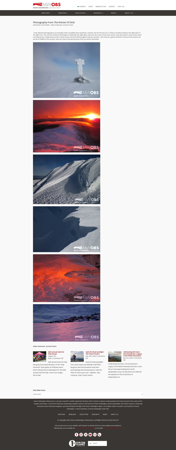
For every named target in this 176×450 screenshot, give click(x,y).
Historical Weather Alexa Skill (84, 428)
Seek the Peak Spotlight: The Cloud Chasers (95, 353)
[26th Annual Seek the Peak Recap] (39, 356)
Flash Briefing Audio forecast (112, 428)
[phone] (99, 434)
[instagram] (81, 434)
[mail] (95, 434)
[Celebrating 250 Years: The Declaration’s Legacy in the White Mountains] (114, 356)
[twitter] (86, 434)
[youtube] (90, 434)
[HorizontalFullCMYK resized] (46, 3)
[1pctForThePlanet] (77, 440)
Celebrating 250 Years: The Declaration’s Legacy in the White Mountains (132, 354)
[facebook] (76, 434)
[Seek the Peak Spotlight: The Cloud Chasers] (77, 356)
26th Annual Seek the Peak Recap (56, 353)
